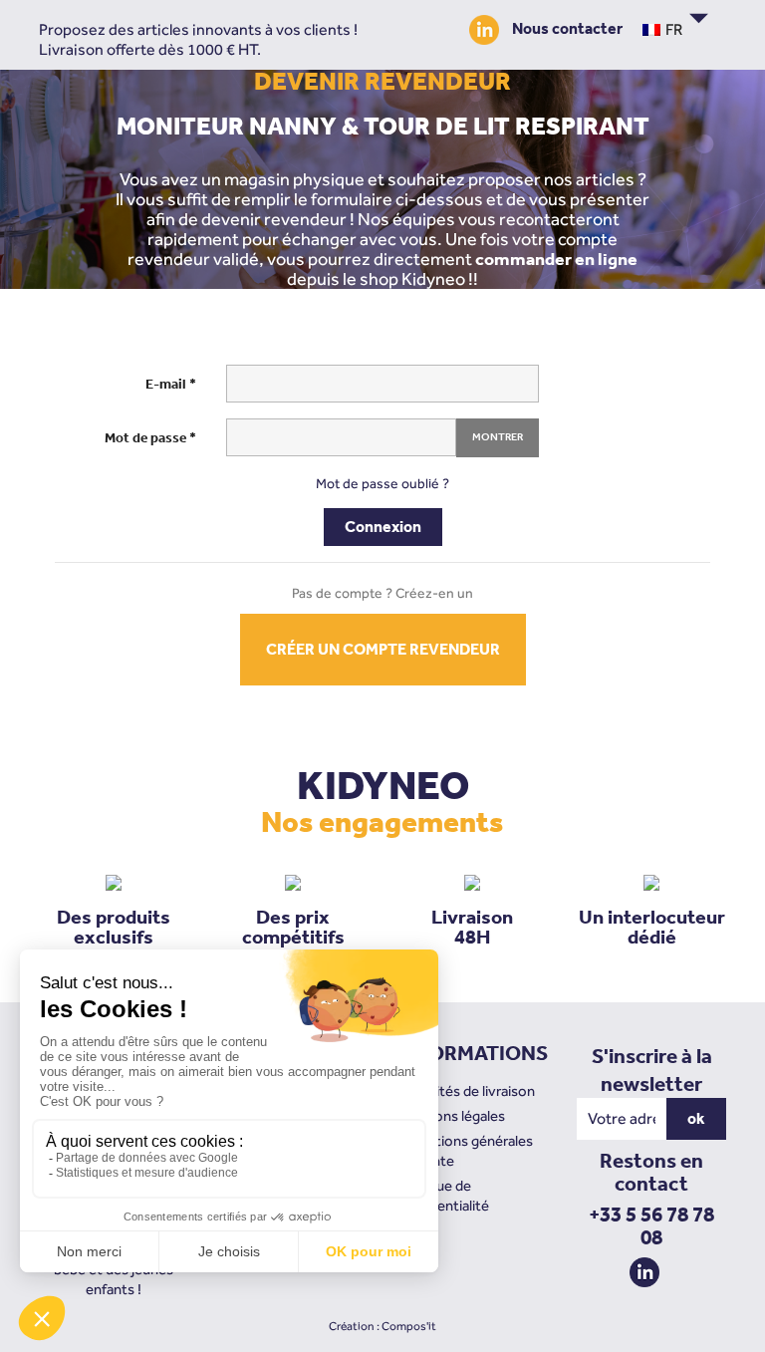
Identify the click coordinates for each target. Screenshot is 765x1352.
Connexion (383, 526)
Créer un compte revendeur (383, 649)
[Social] (489, 28)
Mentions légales (451, 1115)
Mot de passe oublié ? (382, 483)
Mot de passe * (150, 437)
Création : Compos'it (382, 1326)
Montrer (497, 436)
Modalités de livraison (466, 1090)
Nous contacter (567, 28)
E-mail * (170, 384)
